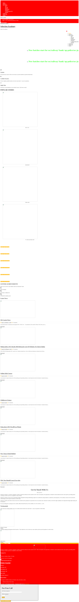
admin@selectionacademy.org (5, 560)
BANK (6, 8)
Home (4, 2)
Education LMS (18, 583)
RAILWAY (7, 9)
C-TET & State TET (9, 11)
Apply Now (3, 85)
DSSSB (6, 12)
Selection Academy (7, 26)
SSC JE (6, 7)
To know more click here (5, 260)
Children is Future (6, 400)
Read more (3, 326)
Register (5, 22)
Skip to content (3, 17)
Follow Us (2, 543)
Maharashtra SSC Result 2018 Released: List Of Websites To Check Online (22, 346)
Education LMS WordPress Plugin (10, 427)
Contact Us (5, 13)
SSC (6, 6)
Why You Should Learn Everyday (10, 480)
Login (2, 22)
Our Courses (5, 5)
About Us (4, 3)
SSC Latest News (5, 320)
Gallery (4, 15)
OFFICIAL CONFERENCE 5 (5, 600)
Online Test (5, 14)
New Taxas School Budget (8, 453)
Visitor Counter (5, 563)
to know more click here (4, 246)
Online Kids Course (6, 373)
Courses (2, 72)
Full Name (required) (6, 591)
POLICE (6, 10)
